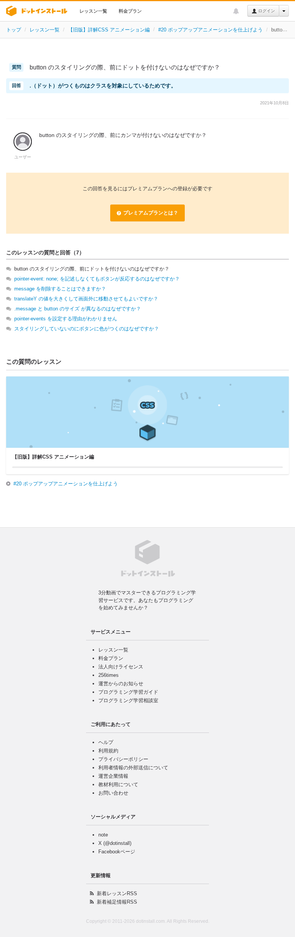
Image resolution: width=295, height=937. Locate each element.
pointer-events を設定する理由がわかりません (65, 319)
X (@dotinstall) (114, 843)
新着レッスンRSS (117, 893)
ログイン (266, 10)
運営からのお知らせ (120, 683)
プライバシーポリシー (123, 759)
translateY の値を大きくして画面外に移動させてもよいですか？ (86, 299)
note (103, 835)
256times (108, 675)
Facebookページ (116, 852)
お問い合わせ (113, 793)
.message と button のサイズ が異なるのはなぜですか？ (77, 309)
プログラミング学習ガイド (128, 692)
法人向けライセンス (120, 667)
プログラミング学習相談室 (128, 700)
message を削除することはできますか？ (60, 289)
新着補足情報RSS (117, 902)
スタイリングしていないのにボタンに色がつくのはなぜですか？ (86, 329)
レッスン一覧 (93, 11)
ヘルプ (105, 742)
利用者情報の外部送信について (133, 767)
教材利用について (118, 784)
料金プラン (130, 11)
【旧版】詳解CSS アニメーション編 (109, 30)
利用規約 (108, 751)
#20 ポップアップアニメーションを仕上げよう (210, 30)
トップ (13, 30)
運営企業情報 (113, 776)
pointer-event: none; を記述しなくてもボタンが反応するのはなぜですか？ (97, 279)
